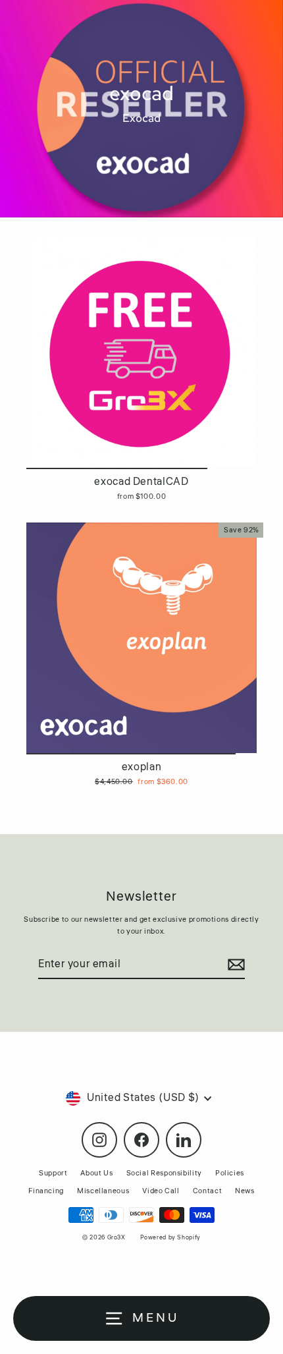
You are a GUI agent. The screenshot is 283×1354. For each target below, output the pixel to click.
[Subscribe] (234, 965)
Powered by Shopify (170, 1237)
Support (53, 1173)
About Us (96, 1173)
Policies (229, 1173)
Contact (207, 1191)
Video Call (160, 1191)
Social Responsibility (164, 1173)
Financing (46, 1191)
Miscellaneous (103, 1191)
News (245, 1191)
